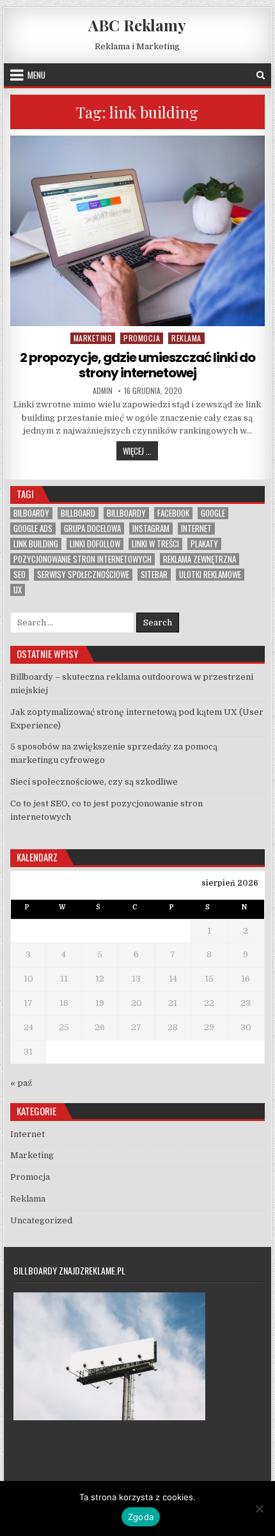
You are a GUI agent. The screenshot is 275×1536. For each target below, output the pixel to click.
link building (35, 544)
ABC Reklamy (137, 25)
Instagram (150, 528)
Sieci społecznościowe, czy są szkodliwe (94, 782)
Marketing (93, 338)
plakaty (204, 544)
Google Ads (32, 528)
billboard (78, 513)
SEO (19, 574)
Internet (196, 528)
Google (213, 513)
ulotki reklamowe (210, 574)
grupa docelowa (92, 528)
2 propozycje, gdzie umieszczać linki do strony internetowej (137, 365)
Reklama (186, 338)
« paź (21, 1083)
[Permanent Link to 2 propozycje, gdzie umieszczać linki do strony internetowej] (137, 231)
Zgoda (140, 1517)
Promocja (141, 338)
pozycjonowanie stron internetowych (82, 559)
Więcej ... (140, 450)
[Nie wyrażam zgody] (259, 1508)
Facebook (173, 513)
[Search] (260, 75)
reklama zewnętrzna (199, 559)
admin (103, 391)
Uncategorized (41, 1220)
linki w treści (155, 544)
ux (17, 590)
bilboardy (31, 513)
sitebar (154, 574)
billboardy (126, 513)
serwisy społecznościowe (83, 574)
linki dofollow (95, 544)
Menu (36, 74)
